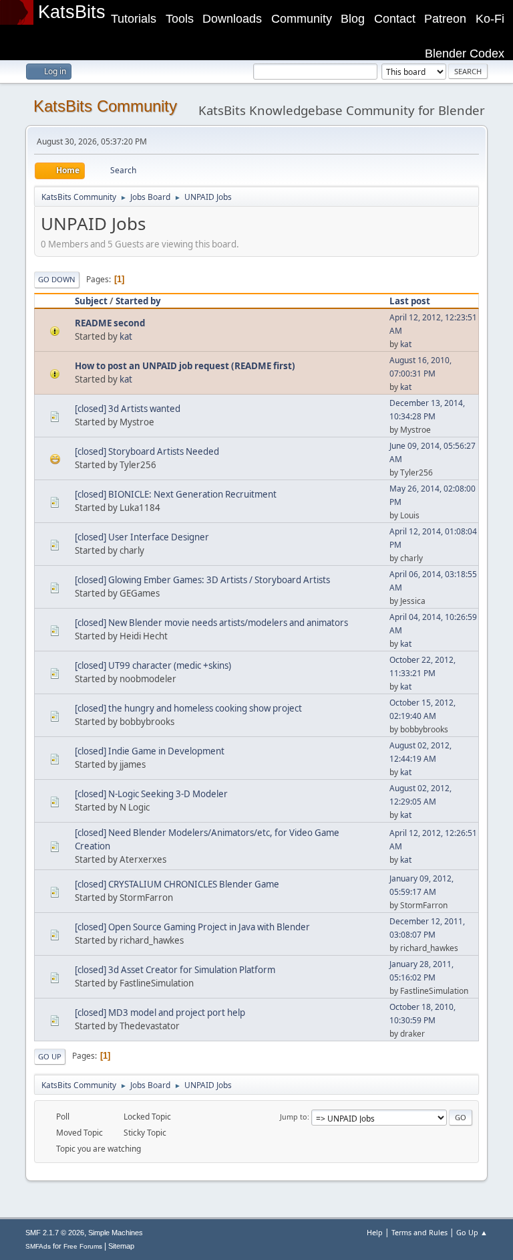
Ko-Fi (490, 18)
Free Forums (82, 1246)
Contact (394, 18)
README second (110, 323)
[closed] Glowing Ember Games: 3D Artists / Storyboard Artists (202, 580)
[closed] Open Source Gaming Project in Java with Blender (192, 927)
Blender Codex (464, 53)
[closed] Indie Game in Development (149, 751)
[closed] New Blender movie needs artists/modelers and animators (211, 623)
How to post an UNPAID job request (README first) (185, 366)
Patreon (445, 18)
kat (126, 336)
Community (301, 18)
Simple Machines (115, 1233)
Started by (138, 301)
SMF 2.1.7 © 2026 (54, 1233)
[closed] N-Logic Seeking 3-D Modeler (151, 794)
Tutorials (133, 18)
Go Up (49, 1056)
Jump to (293, 1117)
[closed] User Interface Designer (142, 537)
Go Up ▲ (472, 1232)
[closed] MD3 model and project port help (160, 1013)
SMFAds (38, 1246)
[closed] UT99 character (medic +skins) (153, 665)
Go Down (56, 279)
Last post (409, 301)
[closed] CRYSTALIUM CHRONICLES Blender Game (177, 884)
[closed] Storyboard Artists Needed (147, 451)
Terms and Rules (419, 1232)
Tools (180, 18)
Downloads (232, 18)
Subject (91, 301)
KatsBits (72, 12)
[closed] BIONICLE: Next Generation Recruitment (176, 494)
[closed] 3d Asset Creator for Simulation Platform (175, 970)
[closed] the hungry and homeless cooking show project (188, 708)
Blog (353, 18)
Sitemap (121, 1246)
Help (375, 1232)
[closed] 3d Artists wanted (127, 409)
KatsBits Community (105, 106)
